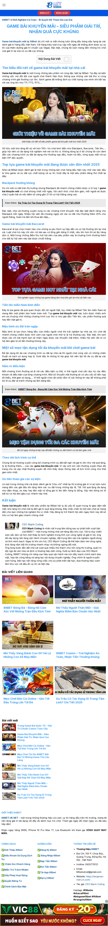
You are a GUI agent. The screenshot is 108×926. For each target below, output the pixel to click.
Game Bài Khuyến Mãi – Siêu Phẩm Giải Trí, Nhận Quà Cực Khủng (33, 737)
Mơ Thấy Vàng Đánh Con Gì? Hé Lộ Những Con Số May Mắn (27, 655)
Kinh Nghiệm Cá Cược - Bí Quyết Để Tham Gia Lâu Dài (42, 19)
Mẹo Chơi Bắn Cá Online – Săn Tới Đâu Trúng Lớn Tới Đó (26, 700)
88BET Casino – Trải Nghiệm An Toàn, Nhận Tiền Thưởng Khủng (77, 655)
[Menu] (4, 5)
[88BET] (54, 5)
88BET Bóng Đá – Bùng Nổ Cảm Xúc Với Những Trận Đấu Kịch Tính (27, 609)
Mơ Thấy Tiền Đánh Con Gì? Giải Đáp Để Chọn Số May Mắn (34, 776)
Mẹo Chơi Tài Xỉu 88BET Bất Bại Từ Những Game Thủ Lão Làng (33, 757)
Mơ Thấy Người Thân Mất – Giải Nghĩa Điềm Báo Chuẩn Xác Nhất (78, 609)
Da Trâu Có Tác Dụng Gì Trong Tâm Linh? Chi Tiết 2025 (80, 700)
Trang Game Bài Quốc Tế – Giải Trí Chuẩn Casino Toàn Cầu (34, 727)
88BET (6, 19)
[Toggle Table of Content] (65, 59)
